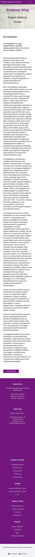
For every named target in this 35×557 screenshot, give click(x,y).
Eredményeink (17, 471)
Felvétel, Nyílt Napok (17, 509)
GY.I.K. (17, 494)
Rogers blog (17, 474)
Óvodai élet (17, 512)
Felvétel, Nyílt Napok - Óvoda (17, 491)
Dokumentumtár (17, 477)
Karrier (17, 532)
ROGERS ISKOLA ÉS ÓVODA (11, 2)
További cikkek (11, 371)
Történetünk (17, 529)
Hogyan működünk (17, 526)
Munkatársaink (17, 467)
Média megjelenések (17, 536)
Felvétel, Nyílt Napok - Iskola (17, 488)
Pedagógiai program (17, 464)
